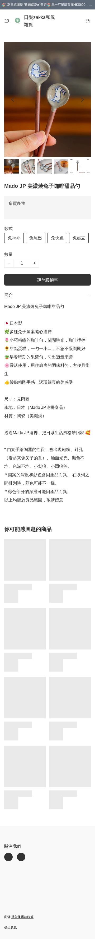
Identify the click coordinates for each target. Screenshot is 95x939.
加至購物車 (47, 279)
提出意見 (10, 927)
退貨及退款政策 (22, 917)
